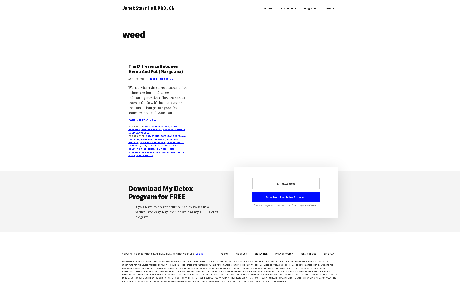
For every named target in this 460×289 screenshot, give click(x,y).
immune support (151, 129)
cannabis (134, 145)
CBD (143, 145)
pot (158, 152)
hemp (151, 149)
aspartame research (152, 142)
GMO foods (165, 145)
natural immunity (174, 129)
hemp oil (161, 149)
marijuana (147, 152)
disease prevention (156, 126)
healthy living (137, 149)
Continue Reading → (142, 120)
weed (131, 155)
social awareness (139, 132)
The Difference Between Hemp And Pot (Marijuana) (155, 68)
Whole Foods (144, 155)
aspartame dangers (153, 139)
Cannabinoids (175, 142)
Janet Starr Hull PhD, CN (148, 8)
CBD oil (152, 145)
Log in (199, 253)
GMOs (176, 145)
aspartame (152, 136)
